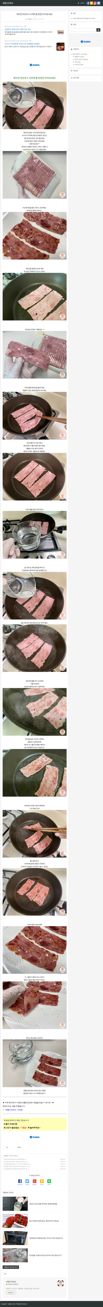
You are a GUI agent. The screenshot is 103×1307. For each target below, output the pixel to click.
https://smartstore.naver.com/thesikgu (16, 41)
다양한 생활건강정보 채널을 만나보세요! (84, 18)
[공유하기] (9, 1147)
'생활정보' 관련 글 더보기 (11, 1267)
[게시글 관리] (12, 1147)
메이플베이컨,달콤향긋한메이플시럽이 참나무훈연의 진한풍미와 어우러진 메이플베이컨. (28, 33)
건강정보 (78, 65)
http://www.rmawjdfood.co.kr (14, 26)
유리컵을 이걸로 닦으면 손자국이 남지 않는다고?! (15, 1166)
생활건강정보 (8, 3)
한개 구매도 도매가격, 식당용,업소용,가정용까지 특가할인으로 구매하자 (28, 46)
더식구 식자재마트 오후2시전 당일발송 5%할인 (22, 44)
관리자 (82, 3)
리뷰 (77, 62)
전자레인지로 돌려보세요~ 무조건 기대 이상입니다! (16, 1164)
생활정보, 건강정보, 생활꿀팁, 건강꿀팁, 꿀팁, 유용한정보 (22, 1288)
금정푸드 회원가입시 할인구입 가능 (18, 29)
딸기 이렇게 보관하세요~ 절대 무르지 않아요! (14, 1162)
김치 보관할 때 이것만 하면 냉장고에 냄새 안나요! (15, 1169)
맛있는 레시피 (80, 59)
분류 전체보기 (78, 54)
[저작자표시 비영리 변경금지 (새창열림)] (25, 1147)
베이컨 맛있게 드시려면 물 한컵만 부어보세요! (35, 14)
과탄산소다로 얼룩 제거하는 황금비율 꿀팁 (14, 1159)
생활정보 (29, 19)
